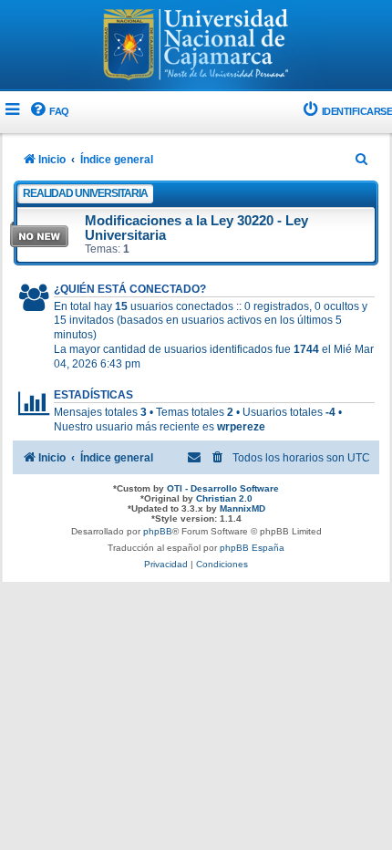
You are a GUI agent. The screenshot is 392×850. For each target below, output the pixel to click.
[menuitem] (48, 112)
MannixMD (242, 508)
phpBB (157, 531)
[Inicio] (196, 46)
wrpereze (241, 426)
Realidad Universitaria (85, 193)
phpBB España (252, 548)
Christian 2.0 (224, 498)
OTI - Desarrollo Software (223, 488)
